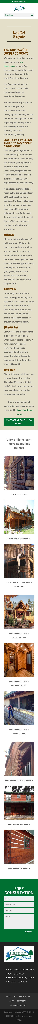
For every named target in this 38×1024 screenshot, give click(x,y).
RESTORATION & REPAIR (18, 1005)
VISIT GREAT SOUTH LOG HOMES (19, 422)
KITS (14, 997)
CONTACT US (21, 1001)
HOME (8, 997)
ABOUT (12, 1001)
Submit (28, 932)
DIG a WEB (21, 1012)
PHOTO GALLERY (24, 997)
